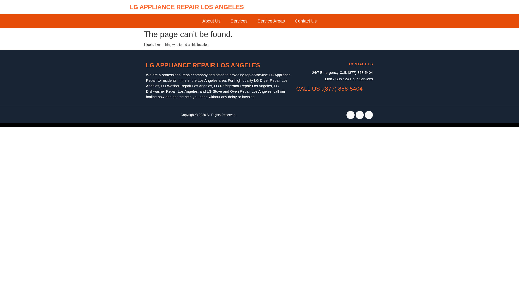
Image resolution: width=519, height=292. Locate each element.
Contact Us (306, 21)
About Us (211, 21)
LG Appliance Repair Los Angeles (187, 7)
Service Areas (271, 21)
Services (239, 21)
